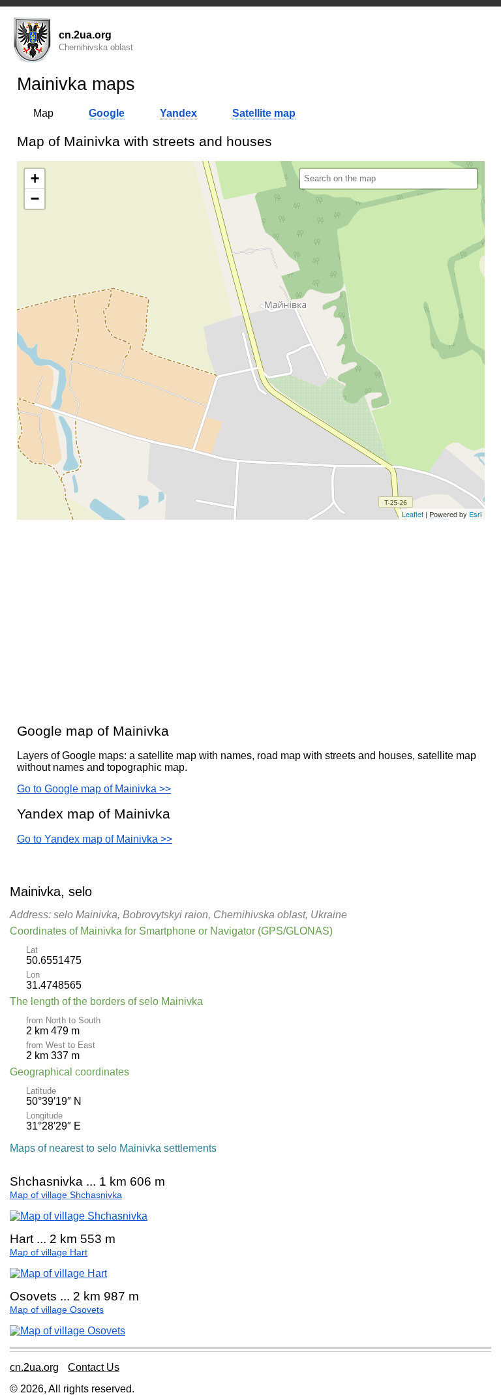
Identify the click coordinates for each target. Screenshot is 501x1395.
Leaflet (412, 514)
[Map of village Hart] (58, 1273)
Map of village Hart (48, 1252)
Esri (475, 514)
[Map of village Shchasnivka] (78, 1216)
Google (107, 113)
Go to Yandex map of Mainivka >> (94, 839)
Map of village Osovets (57, 1310)
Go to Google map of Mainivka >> (94, 788)
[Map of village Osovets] (67, 1330)
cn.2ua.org (34, 1367)
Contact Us (93, 1367)
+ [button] (35, 178)
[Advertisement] (251, 621)
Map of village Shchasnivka (66, 1195)
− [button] (35, 198)
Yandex (178, 113)
